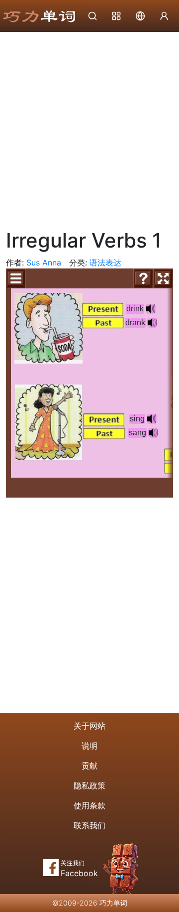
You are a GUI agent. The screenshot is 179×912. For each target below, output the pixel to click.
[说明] (143, 278)
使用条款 (89, 805)
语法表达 (105, 262)
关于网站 (89, 726)
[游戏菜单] (16, 278)
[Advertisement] (89, 127)
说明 (89, 746)
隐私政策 (89, 785)
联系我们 (89, 825)
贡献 (89, 766)
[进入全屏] (163, 278)
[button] (152, 419)
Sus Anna (43, 262)
